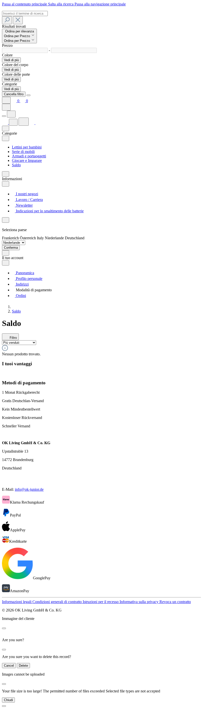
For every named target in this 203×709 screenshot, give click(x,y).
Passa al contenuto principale (25, 4)
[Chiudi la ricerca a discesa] (18, 20)
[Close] (28, 95)
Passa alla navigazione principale (100, 4)
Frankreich (11, 238)
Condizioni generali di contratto (57, 602)
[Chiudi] (4, 706)
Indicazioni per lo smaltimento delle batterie (49, 211)
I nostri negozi (26, 194)
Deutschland (74, 238)
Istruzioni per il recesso (101, 602)
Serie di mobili (23, 151)
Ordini (20, 295)
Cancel (9, 665)
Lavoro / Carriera (29, 199)
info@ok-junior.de (29, 489)
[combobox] (25, 13)
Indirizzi (22, 284)
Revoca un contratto (175, 602)
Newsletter (24, 205)
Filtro (13, 338)
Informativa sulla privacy (139, 602)
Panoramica (24, 273)
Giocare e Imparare (27, 160)
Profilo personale (28, 278)
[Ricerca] (7, 20)
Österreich (28, 238)
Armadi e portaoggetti (29, 156)
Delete (23, 665)
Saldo (16, 165)
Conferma (11, 247)
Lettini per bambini (27, 147)
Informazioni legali (17, 602)
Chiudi (8, 700)
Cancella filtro (14, 94)
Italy (41, 238)
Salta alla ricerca (61, 4)
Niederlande (55, 238)
